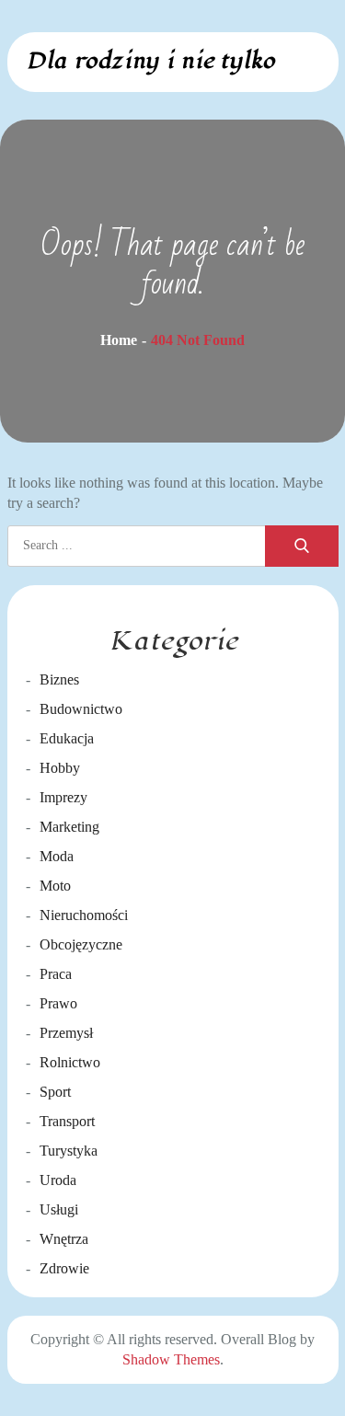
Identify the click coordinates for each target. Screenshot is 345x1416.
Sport (55, 1091)
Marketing (69, 827)
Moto (55, 885)
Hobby (60, 768)
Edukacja (67, 738)
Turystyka (69, 1150)
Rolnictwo (70, 1062)
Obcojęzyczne (81, 944)
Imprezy (63, 797)
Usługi (59, 1209)
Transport (67, 1121)
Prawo (58, 1003)
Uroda (58, 1180)
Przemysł (66, 1033)
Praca (56, 974)
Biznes (59, 679)
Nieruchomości (84, 915)
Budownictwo (81, 709)
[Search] (302, 546)
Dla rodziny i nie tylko (150, 61)
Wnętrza (64, 1239)
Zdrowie (64, 1268)
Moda (57, 856)
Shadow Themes (171, 1359)
